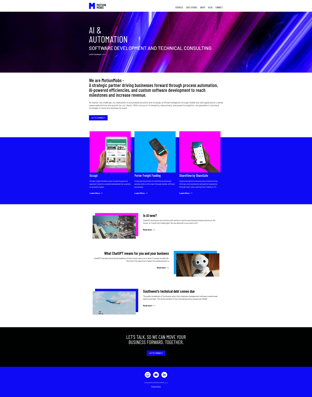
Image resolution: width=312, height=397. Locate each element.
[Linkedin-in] (164, 375)
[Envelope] (156, 375)
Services (179, 7)
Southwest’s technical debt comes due (169, 291)
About (202, 7)
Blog (210, 7)
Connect (219, 7)
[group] (110, 162)
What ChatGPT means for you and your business (136, 253)
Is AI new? (150, 215)
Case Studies (191, 7)
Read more (149, 229)
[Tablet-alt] (148, 375)
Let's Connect (98, 118)
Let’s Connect (97, 54)
